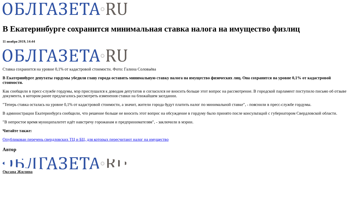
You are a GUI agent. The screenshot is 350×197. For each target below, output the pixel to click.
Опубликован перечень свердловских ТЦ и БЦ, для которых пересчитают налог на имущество (86, 139)
